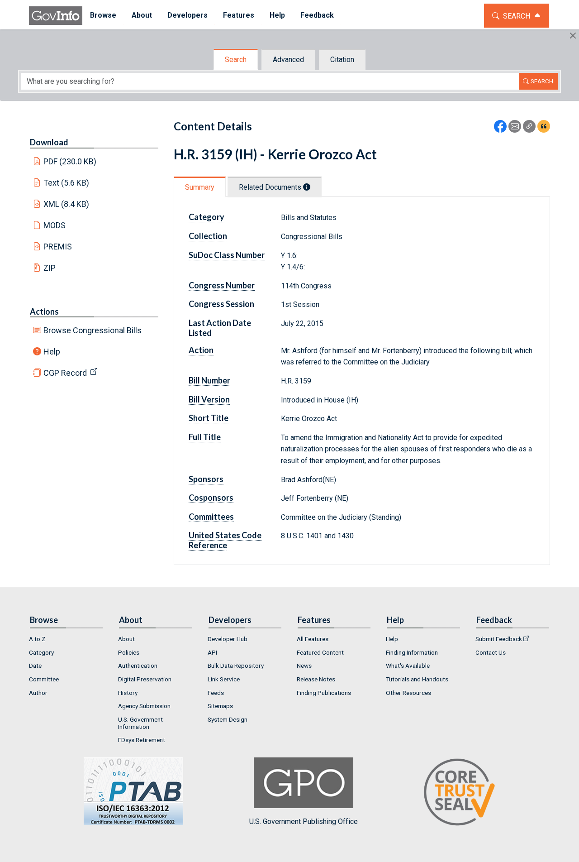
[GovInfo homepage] (55, 15)
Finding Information (412, 652)
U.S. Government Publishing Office (303, 821)
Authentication (137, 665)
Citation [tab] (342, 59)
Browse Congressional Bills (92, 330)
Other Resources (408, 692)
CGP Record (65, 373)
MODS (54, 225)
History (128, 692)
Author (38, 692)
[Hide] (573, 35)
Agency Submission (144, 705)
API (212, 652)
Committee (44, 679)
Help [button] (277, 15)
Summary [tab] (199, 187)
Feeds (216, 692)
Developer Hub (227, 638)
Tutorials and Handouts (417, 679)
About (126, 638)
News (304, 665)
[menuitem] (103, 16)
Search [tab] (236, 59)
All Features (312, 638)
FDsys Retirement (141, 739)
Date (35, 665)
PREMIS (57, 246)
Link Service (224, 679)
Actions (44, 311)
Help (51, 351)
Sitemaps (220, 705)
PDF (70, 161)
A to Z (37, 638)
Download (49, 142)
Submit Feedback (498, 638)
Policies (128, 652)
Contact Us (490, 652)
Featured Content (320, 652)
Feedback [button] (317, 15)
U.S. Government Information (140, 723)
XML (66, 204)
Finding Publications (324, 692)
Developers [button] (187, 15)
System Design (227, 719)
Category (41, 652)
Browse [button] (103, 15)
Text (66, 182)
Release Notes (316, 679)
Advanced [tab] (288, 59)
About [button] (142, 15)
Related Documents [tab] (271, 187)
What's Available (408, 665)
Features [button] (238, 15)
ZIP (49, 268)
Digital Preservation (144, 679)
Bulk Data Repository (236, 665)
